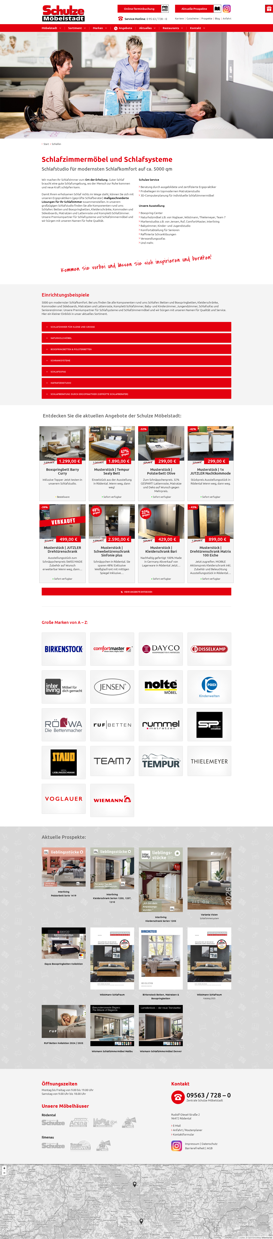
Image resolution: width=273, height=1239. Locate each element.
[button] (141, 1221)
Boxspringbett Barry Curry (62, 471)
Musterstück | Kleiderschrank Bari (161, 549)
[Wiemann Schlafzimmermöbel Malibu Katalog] (112, 1025)
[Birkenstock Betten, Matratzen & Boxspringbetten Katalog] (161, 958)
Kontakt (195, 28)
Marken (98, 28)
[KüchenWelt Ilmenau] (83, 1146)
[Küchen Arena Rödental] (81, 1123)
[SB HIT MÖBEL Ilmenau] (105, 1146)
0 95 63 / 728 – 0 (157, 19)
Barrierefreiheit (195, 1148)
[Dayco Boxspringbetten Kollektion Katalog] (64, 943)
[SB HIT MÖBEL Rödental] (131, 1123)
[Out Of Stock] (62, 521)
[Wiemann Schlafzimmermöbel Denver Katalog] (161, 1025)
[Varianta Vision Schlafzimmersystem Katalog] (209, 878)
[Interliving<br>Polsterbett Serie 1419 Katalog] (64, 866)
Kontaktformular (183, 1134)
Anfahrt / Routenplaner (187, 1130)
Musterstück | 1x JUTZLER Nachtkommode (210, 471)
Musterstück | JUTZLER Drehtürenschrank (62, 549)
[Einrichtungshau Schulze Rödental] (56, 1123)
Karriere (179, 18)
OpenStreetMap (254, 1237)
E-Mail (177, 1125)
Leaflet (242, 1237)
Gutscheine (193, 18)
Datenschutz (209, 1143)
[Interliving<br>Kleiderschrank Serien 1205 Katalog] (161, 879)
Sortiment (75, 28)
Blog (217, 18)
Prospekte (206, 18)
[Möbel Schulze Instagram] (227, 8)
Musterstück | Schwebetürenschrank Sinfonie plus (112, 551)
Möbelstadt (49, 28)
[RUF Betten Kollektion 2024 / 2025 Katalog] (64, 1021)
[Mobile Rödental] (107, 1123)
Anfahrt (227, 18)
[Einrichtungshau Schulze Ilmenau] (56, 1146)
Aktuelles (145, 28)
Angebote (125, 28)
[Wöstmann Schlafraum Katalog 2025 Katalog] (209, 958)
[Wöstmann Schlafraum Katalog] (112, 958)
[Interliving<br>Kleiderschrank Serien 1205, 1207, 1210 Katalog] (112, 868)
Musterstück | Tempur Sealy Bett (111, 471)
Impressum (192, 1143)
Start (46, 144)
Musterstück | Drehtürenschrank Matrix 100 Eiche (210, 551)
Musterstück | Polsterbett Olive (161, 471)
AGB (209, 1148)
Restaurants (171, 28)
